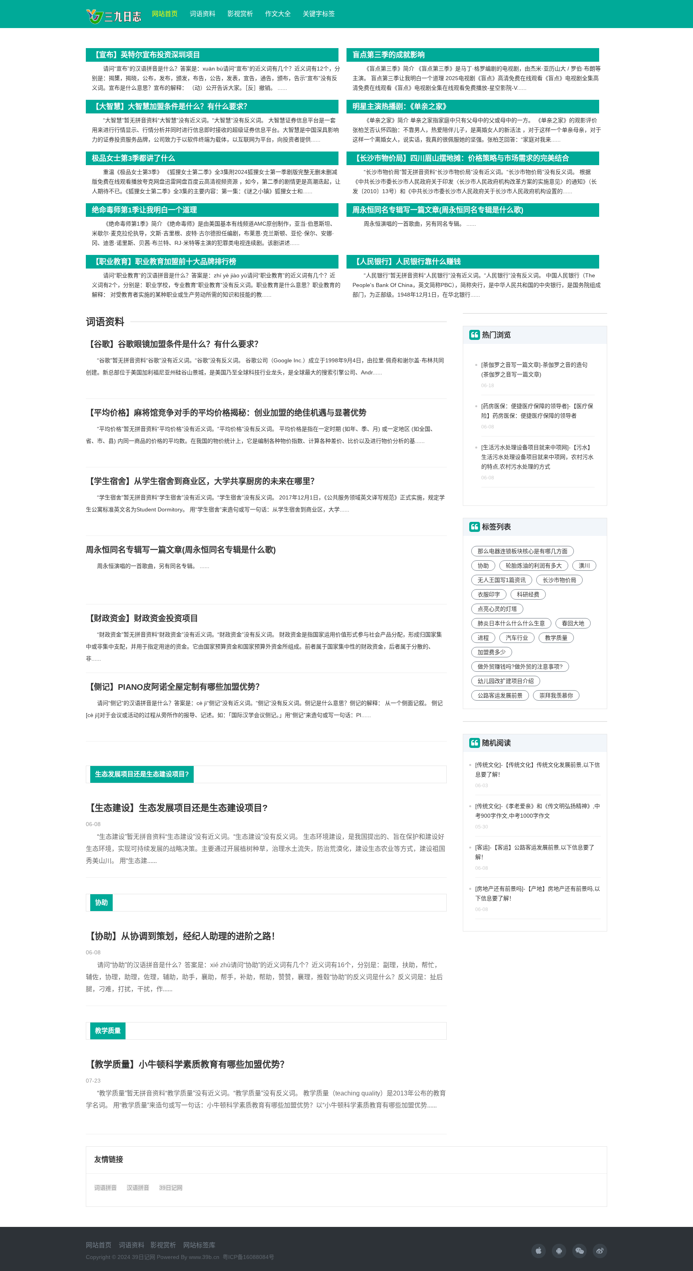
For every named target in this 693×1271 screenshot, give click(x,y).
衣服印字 (489, 594)
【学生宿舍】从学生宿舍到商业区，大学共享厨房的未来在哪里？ (202, 481)
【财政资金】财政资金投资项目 (142, 618)
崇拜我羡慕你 (556, 695)
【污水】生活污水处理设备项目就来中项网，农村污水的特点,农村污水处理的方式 (537, 457)
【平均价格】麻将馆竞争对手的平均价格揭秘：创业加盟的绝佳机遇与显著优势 (226, 412)
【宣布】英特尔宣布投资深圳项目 (146, 55)
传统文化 (488, 765)
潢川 (584, 565)
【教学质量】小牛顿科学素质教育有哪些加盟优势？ (187, 1064)
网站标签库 (199, 1245)
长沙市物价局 (559, 580)
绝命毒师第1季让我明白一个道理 (144, 210)
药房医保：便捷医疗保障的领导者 (525, 406)
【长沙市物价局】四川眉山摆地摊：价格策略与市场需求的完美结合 (461, 158)
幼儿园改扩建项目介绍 (506, 681)
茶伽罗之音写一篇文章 (511, 365)
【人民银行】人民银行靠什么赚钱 (407, 262)
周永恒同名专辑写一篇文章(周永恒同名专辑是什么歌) (438, 210)
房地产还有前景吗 (499, 888)
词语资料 (202, 13)
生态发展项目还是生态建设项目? (142, 774)
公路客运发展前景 (500, 695)
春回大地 (573, 623)
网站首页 (165, 13)
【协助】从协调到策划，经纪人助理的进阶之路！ (183, 936)
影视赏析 (240, 13)
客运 (482, 847)
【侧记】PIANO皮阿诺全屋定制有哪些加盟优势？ (174, 687)
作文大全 (278, 13)
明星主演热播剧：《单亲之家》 (401, 107)
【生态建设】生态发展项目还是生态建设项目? (176, 808)
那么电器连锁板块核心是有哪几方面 (522, 551)
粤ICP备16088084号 (248, 1257)
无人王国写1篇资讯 (502, 580)
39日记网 (170, 1187)
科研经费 (528, 594)
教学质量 (108, 1030)
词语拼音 (105, 1187)
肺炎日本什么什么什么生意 (511, 623)
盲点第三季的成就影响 (389, 55)
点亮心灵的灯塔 (497, 609)
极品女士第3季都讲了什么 (133, 158)
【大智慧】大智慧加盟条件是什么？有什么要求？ (171, 107)
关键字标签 (319, 13)
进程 (483, 637)
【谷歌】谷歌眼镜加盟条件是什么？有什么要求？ (174, 344)
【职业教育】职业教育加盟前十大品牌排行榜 (164, 262)
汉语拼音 (138, 1187)
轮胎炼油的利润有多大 (534, 565)
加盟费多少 (492, 652)
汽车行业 (517, 637)
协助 (101, 902)
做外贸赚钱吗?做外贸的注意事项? (520, 666)
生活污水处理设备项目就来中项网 (525, 447)
